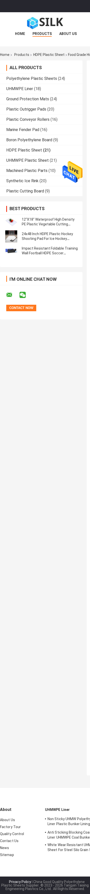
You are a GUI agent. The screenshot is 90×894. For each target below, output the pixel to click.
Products (42, 34)
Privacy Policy (20, 882)
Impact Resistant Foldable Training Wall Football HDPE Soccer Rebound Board (50, 253)
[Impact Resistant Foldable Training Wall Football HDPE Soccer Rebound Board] (11, 251)
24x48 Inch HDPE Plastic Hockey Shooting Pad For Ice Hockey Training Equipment (47, 238)
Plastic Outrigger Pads (26, 109)
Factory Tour (10, 827)
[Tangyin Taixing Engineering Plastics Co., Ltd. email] (12, 295)
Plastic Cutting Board (25, 191)
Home (20, 34)
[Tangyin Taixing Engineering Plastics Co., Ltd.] (45, 22)
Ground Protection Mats (27, 99)
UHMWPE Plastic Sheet (27, 160)
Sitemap (7, 855)
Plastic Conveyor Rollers (28, 119)
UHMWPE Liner (19, 88)
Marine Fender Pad (22, 129)
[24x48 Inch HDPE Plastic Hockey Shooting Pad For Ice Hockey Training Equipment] (11, 236)
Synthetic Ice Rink (22, 180)
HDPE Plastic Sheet (48, 55)
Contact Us (9, 841)
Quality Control (12, 834)
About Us (68, 34)
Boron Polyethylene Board (29, 140)
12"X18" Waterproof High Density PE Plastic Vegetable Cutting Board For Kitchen (48, 224)
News (4, 848)
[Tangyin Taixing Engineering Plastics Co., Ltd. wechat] (26, 295)
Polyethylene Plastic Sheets (31, 78)
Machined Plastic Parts (27, 170)
